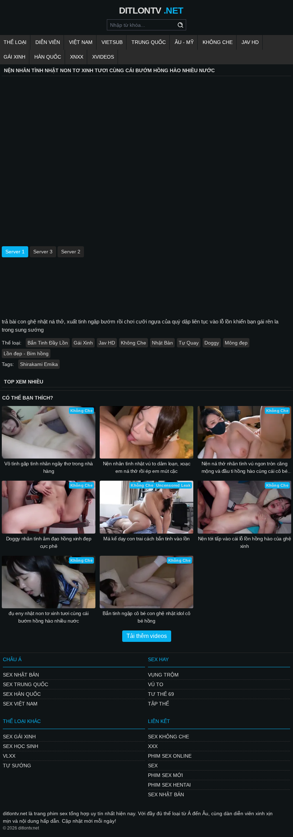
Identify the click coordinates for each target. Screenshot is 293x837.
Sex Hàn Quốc (22, 694)
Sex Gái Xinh (19, 736)
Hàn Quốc (47, 57)
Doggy (211, 343)
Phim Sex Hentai (169, 785)
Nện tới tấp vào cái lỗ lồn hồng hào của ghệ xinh (244, 542)
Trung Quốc (148, 42)
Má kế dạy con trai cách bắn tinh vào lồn (146, 538)
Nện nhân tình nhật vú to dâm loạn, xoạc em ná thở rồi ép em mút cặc (146, 467)
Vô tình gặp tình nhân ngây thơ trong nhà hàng (48, 467)
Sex (153, 765)
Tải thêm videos (146, 636)
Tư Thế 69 (161, 694)
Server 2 (70, 251)
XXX (153, 746)
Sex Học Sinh (20, 746)
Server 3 (43, 251)
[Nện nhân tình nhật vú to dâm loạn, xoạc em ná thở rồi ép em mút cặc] (146, 432)
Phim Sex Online (170, 756)
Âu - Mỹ (184, 42)
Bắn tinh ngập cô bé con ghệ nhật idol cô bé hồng (146, 617)
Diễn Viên (47, 42)
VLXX (9, 756)
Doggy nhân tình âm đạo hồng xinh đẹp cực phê (48, 542)
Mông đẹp (236, 343)
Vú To (155, 684)
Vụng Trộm (163, 675)
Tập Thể (158, 704)
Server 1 (15, 251)
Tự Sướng (17, 765)
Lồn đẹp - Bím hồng (26, 353)
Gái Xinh (14, 57)
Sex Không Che (168, 736)
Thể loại (15, 42)
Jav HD (107, 343)
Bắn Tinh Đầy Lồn (48, 343)
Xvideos (103, 57)
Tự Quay (189, 343)
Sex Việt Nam (20, 704)
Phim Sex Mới (165, 775)
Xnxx (76, 57)
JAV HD (250, 42)
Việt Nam (81, 42)
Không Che (218, 42)
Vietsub (112, 42)
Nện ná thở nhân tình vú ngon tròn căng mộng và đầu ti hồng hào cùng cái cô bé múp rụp (245, 468)
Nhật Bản (162, 343)
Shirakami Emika (39, 364)
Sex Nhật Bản (21, 675)
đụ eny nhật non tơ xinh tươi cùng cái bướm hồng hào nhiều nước (48, 617)
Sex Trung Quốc (25, 684)
